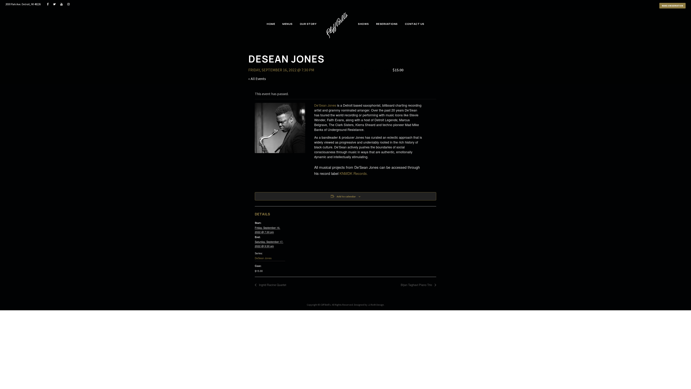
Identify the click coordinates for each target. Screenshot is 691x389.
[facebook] (48, 4)
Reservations (387, 24)
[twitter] (54, 4)
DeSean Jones (263, 258)
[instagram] (68, 4)
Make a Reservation (672, 5)
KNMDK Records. (354, 173)
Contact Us (414, 24)
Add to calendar (346, 196)
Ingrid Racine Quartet (272, 285)
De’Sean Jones (325, 105)
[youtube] (61, 4)
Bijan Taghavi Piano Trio (417, 285)
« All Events (257, 78)
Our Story (308, 24)
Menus (287, 24)
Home (271, 24)
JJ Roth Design (376, 304)
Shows (363, 24)
